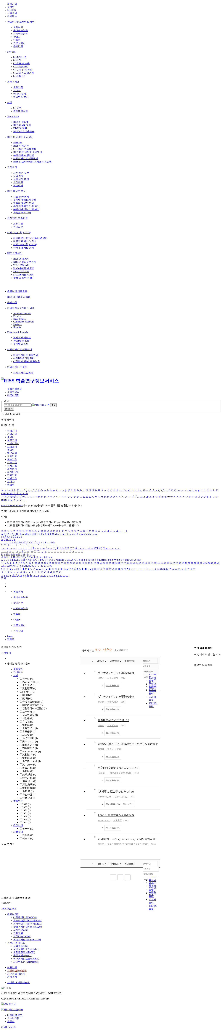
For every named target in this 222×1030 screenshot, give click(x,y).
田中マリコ (30, 741)
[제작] (27, 695)
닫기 (3, 578)
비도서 (27, 838)
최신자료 (18, 223)
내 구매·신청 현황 (22, 69)
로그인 (10, 7)
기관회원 (18, 933)
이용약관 (12, 967)
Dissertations (19, 319)
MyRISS (11, 10)
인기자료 (18, 227)
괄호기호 (12, 456)
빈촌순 (27, 678)
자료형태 (18, 832)
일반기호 (12, 478)
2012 (26, 804)
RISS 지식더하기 (22, 125)
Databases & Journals (17, 332)
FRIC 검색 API (21, 271)
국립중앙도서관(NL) (24, 952)
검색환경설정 (20, 111)
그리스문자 (13, 443)
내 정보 (17, 108)
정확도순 (147, 661)
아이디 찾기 (19, 93)
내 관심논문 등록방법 (24, 149)
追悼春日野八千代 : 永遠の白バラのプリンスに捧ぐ (128, 744)
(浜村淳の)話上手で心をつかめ (116, 791)
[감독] (27, 698)
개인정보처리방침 (17, 970)
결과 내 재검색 (13, 414)
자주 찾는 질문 (21, 173)
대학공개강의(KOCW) (25, 917)
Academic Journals (22, 313)
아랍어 (10, 484)
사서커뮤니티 (20, 930)
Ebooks (17, 316)
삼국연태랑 (30, 715)
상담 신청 (18, 176)
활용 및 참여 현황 (22, 278)
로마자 (10, 481)
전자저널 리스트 (22, 337)
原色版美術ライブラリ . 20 (113, 720)
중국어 (10, 437)
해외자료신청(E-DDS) (19, 232)
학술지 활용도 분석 (23, 203)
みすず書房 (112, 725)
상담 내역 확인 (21, 179)
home (10, 636)
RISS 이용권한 (21, 145)
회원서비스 (13, 81)
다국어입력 (13, 395)
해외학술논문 (20, 33)
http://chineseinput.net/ (12, 505)
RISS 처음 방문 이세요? (19, 137)
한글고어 (12, 440)
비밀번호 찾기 (20, 97)
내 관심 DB (19, 76)
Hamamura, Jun (31, 751)
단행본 (17, 40)
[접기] (195, 660)
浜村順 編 (29, 788)
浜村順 (27, 771)
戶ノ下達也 (30, 738)
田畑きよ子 (30, 745)
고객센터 (12, 13)
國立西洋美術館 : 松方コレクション (119, 767)
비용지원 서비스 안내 (24, 241)
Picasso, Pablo (30, 682)
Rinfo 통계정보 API (23, 268)
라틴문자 (12, 469)
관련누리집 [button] (13, 914)
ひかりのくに (120, 797)
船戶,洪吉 (29, 774)
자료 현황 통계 (21, 196)
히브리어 (12, 453)
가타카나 (12, 434)
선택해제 (6, 652)
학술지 (17, 37)
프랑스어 (12, 446)
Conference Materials (23, 321)
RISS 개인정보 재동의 (19, 297)
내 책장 (17, 60)
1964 (26, 813)
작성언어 (18, 825)
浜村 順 (28, 791)
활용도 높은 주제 (22, 212)
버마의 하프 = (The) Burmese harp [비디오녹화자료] (127, 839)
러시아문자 (13, 472)
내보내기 (101, 661)
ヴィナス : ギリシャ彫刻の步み (116, 696)
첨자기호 (12, 465)
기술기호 (12, 462)
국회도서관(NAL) (22, 955)
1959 (26, 816)
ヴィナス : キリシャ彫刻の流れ (116, 672)
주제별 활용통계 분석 (24, 200)
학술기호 (12, 459)
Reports (17, 327)
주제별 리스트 (20, 344)
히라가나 (12, 430)
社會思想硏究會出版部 (120, 773)
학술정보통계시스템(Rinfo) (27, 920)
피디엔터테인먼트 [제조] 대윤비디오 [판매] (127, 844)
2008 (26, 807)
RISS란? (17, 142)
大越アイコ (30, 728)
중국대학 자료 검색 (23, 247)
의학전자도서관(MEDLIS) (27, 939)
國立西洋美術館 (32, 705)
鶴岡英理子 (30, 748)
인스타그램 (13, 1018)
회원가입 (12, 4)
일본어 (27, 828)
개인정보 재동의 (16, 973)
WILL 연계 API (21, 265)
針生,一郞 (29, 778)
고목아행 (28, 711)
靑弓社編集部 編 (32, 701)
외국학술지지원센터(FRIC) (27, 923)
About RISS (13, 116)
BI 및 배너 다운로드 (23, 131)
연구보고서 (19, 43)
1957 (26, 822)
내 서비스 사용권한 (23, 73)
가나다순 (18, 672)
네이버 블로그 (14, 1015)
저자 (15, 675)
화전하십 (28, 794)
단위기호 (12, 475)
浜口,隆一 (29, 764)
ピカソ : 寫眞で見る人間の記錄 (116, 815)
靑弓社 (27, 721)
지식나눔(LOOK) (22, 936)
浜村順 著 (29, 688)
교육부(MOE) (20, 946)
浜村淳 (27, 725)
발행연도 (18, 801)
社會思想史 (112, 702)
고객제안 (18, 182)
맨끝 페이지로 (128, 877)
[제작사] (28, 691)
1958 (26, 819)
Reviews (17, 324)
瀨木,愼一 (29, 781)
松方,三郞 (29, 768)
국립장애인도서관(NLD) (26, 949)
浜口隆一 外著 (31, 761)
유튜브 (10, 1021)
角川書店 (117, 820)
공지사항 (12, 302)
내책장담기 (115, 661)
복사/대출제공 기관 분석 (26, 206)
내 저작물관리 (20, 66)
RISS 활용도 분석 (16, 191)
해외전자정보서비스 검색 (20, 308)
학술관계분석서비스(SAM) (27, 927)
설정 (9, 102)
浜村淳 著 (29, 758)
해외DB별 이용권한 (23, 358)
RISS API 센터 (14, 253)
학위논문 (18, 27)
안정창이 (28, 798)
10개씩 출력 (148, 874)
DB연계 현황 (20, 128)
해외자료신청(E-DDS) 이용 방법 (30, 238)
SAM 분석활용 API (23, 274)
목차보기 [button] (127, 804)
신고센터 (18, 185)
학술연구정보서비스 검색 (20, 21)
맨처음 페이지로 (113, 877)
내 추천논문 (19, 57)
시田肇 (27, 735)
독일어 (10, 450)
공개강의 (18, 46)
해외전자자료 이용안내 (19, 349)
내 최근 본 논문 (21, 63)
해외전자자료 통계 (17, 367)
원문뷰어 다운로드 (17, 291)
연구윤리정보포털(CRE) (26, 958)
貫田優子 (28, 731)
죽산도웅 (28, 685)
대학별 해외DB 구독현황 (26, 361)
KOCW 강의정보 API (24, 262)
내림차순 (147, 666)
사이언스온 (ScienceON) (26, 961)
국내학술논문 (20, 30)
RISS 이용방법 (21, 122)
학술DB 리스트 (21, 340)
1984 (26, 810)
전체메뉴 (12, 16)
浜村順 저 (29, 754)
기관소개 (12, 977)
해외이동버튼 (8, 1027)
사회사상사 (112, 678)
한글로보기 (130, 661)
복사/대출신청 (112, 685)
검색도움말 (13, 392)
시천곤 (27, 718)
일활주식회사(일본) (34, 708)
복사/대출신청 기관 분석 (26, 209)
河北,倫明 (29, 784)
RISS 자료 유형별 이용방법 (27, 152)
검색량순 (18, 669)
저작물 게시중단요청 (18, 982)
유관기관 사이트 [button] (16, 942)
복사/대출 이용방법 (23, 155)
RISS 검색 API (20, 259)
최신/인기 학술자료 (17, 218)
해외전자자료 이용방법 (25, 158)
